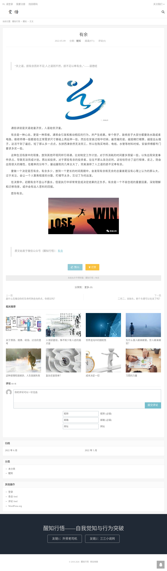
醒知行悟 (13, 11)
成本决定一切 (92, 375)
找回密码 (33, 4)
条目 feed (12, 496)
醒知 (25, 21)
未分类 (11, 469)
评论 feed (12, 501)
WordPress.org (15, 506)
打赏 (93, 267)
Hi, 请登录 (7, 4)
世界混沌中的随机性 (96, 340)
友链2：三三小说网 (102, 538)
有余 (83, 34)
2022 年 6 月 (11, 450)
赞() (76, 267)
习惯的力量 (131, 375)
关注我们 (157, 4)
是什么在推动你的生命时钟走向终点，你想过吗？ (31, 299)
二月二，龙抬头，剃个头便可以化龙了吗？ (139, 299)
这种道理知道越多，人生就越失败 (23, 375)
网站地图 (94, 562)
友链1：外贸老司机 (64, 538)
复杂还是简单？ (54, 375)
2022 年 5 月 (91, 450)
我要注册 (20, 4)
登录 (10, 492)
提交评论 (153, 405)
